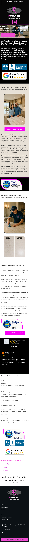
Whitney (5, 467)
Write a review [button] (14, 346)
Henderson (5, 474)
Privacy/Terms (5, 509)
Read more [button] (4, 364)
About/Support (5, 507)
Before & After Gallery (7, 517)
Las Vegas (5, 470)
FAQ (2, 514)
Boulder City (5, 464)
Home (3, 504)
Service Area (4, 519)
